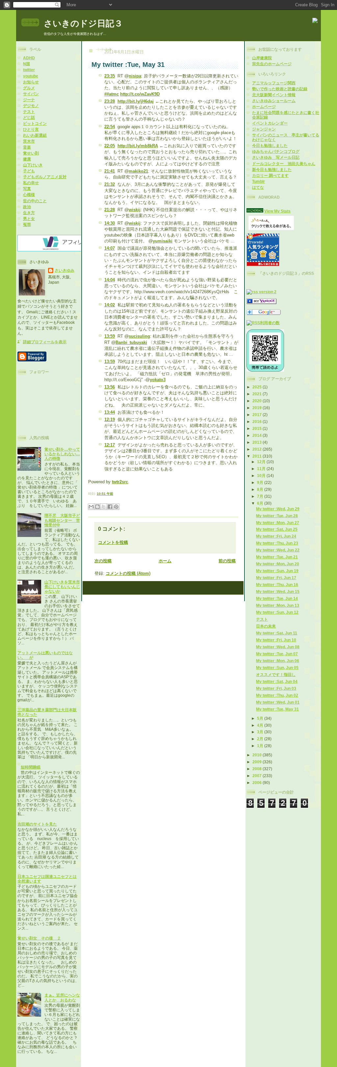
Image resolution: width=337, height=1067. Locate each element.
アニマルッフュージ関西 (274, 83)
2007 (257, 775)
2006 (257, 782)
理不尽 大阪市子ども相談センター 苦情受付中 (62, 520)
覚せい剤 (31, 153)
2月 (260, 739)
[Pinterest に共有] (116, 506)
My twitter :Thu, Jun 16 (277, 584)
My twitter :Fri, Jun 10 (276, 640)
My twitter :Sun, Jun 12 (277, 612)
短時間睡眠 (30, 767)
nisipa (135, 75)
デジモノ (31, 105)
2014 (257, 435)
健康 (27, 159)
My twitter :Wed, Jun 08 (277, 647)
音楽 (27, 147)
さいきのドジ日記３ (83, 23)
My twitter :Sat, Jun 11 (276, 633)
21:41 (109, 171)
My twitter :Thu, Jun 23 (277, 543)
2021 (257, 394)
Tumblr (258, 181)
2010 (257, 755)
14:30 (109, 223)
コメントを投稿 (113, 542)
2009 (257, 762)
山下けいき (33, 165)
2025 (257, 387)
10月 (262, 475)
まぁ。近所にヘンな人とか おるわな (62, 997)
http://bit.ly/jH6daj (135, 101)
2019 (257, 408)
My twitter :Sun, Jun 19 (277, 571)
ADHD (29, 58)
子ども (29, 171)
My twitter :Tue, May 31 (277, 709)
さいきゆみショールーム (274, 100)
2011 (257, 456)
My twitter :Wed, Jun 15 (277, 591)
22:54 (109, 126)
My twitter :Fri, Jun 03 (276, 688)
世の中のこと (35, 201)
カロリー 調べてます (270, 175)
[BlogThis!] (97, 506)
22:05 (109, 145)
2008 (257, 769)
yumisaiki (162, 241)
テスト (29, 111)
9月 (260, 482)
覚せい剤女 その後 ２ (39, 938)
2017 (257, 414)
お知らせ (31, 82)
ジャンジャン (264, 129)
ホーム (165, 560)
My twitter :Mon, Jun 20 (277, 564)
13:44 (109, 412)
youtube (30, 76)
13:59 (109, 336)
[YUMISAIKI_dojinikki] (261, 302)
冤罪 (27, 224)
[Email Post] (114, 493)
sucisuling (139, 336)
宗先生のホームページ (272, 64)
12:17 (109, 444)
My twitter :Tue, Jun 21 (277, 557)
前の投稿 (227, 560)
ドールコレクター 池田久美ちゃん (283, 163)
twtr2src (120, 481)
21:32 (109, 184)
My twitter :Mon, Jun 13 (277, 605)
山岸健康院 (262, 58)
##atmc (111, 94)
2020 (257, 401)
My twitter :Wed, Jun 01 (277, 702)
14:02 (109, 304)
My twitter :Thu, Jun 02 (277, 695)
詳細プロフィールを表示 (44, 342)
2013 (257, 442)
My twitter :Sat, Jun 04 (277, 681)
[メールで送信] (91, 506)
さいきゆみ (64, 270)
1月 (260, 746)
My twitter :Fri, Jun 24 (276, 536)
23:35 (109, 75)
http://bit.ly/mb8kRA (137, 145)
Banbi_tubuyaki (131, 342)
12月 (262, 462)
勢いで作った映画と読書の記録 (279, 89)
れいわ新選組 (35, 135)
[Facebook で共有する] (110, 506)
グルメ (29, 88)
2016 (257, 421)
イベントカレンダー (270, 123)
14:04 (109, 279)
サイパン (31, 94)
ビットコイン (35, 123)
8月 (260, 489)
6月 (260, 503)
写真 (27, 188)
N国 (26, 64)
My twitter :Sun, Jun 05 (277, 667)
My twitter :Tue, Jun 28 (277, 516)
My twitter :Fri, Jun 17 (276, 578)
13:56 (109, 386)
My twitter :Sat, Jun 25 (277, 529)
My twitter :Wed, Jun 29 (277, 509)
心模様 (29, 194)
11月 (262, 468)
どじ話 (29, 117)
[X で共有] (103, 506)
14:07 (109, 248)
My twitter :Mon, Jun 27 (277, 522)
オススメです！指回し (276, 674)
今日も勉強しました (270, 145)
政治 (27, 207)
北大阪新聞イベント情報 (274, 95)
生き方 (29, 213)
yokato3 (158, 379)
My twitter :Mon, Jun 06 (277, 661)
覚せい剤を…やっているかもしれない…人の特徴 (62, 454)
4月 (260, 725)
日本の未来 (266, 626)
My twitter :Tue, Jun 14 (277, 598)
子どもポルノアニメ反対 (44, 177)
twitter (29, 70)
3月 (260, 732)
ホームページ (264, 106)
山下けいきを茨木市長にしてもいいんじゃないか (62, 586)
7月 (260, 496)
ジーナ (29, 100)
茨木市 (29, 141)
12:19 (109, 419)
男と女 (29, 218)
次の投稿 (103, 560)
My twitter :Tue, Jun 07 (277, 654)
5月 (260, 718)
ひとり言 (31, 129)
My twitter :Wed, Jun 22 (277, 550)
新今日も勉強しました (272, 169)
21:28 (109, 209)
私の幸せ (31, 183)
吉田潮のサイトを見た (37, 824)
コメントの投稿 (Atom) (128, 573)
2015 (257, 428)
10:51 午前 (105, 493)
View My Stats (277, 211)
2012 (257, 449)
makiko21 (138, 171)
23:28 (109, 101)
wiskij (135, 209)
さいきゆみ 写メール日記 (275, 157)
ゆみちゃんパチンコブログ (275, 151)
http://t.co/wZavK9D (140, 94)
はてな (258, 187)
